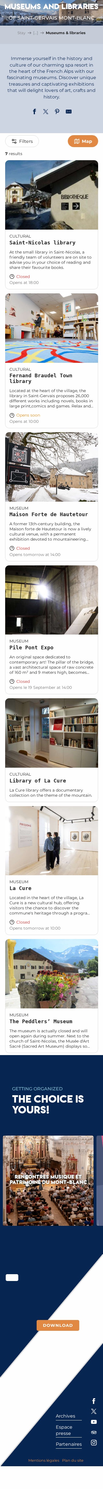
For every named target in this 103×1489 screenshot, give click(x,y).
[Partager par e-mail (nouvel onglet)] (69, 112)
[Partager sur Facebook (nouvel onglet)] (34, 112)
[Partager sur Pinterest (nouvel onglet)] (57, 112)
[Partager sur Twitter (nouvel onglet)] (46, 112)
